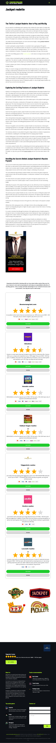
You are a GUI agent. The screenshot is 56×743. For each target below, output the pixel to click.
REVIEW (28, 327)
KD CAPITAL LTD (40, 734)
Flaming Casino (36, 688)
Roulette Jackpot (27, 53)
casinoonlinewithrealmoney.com (13, 734)
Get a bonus (11, 662)
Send (47, 726)
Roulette (11, 707)
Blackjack (11, 722)
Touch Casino (35, 683)
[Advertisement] (28, 626)
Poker (10, 714)
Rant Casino (35, 676)
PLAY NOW (28, 323)
